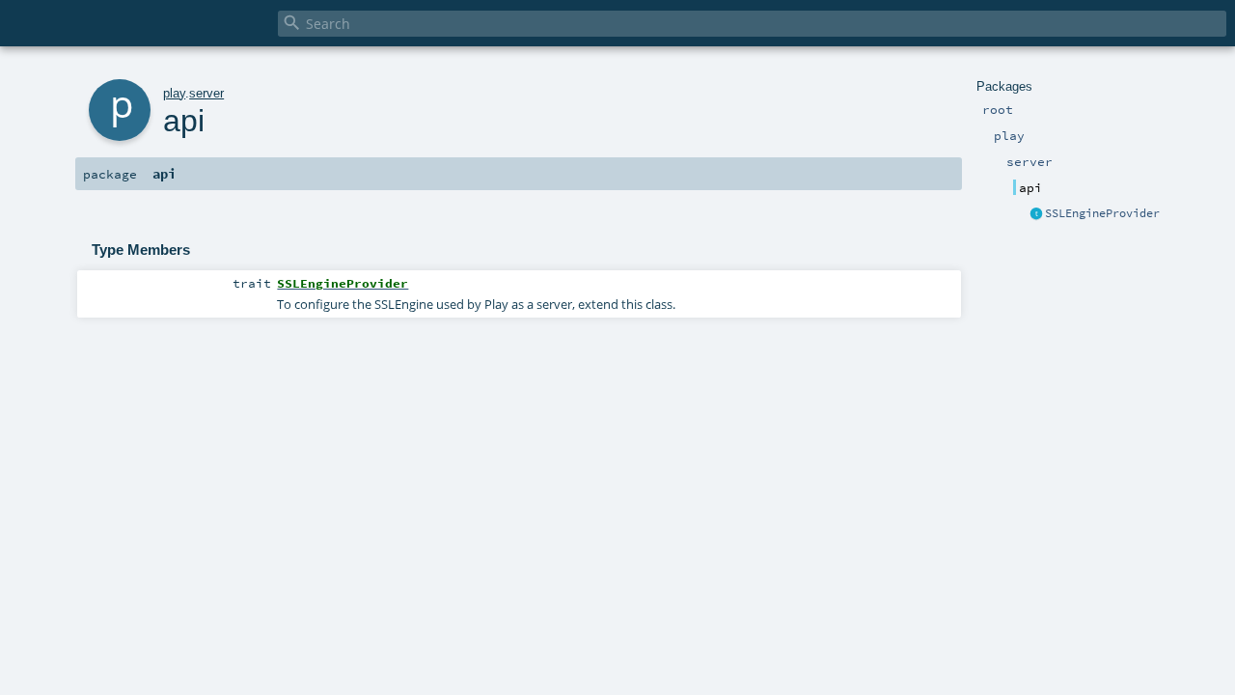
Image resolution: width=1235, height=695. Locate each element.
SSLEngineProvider (1102, 213)
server (206, 93)
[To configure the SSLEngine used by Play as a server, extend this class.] (1036, 214)
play (174, 93)
